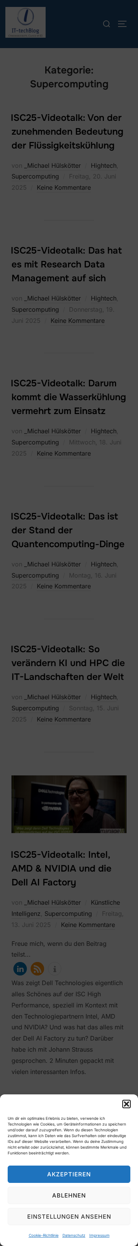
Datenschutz (73, 1235)
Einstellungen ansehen (69, 1216)
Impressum (99, 1235)
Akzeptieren (69, 1174)
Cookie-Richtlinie (44, 1235)
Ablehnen (69, 1195)
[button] (126, 1104)
